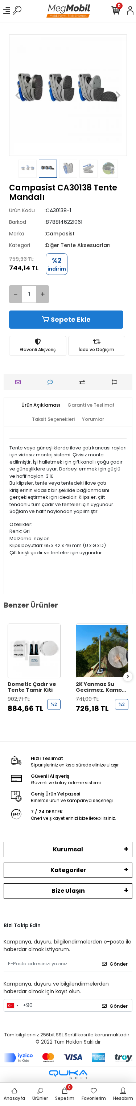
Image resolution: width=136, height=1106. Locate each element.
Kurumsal (68, 849)
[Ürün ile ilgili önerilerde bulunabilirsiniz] (116, 382)
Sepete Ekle (71, 319)
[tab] (40, 405)
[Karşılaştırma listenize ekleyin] (84, 382)
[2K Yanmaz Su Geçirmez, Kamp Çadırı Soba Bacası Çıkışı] (102, 651)
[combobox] (12, 1005)
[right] (128, 676)
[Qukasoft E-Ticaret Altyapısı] (68, 1074)
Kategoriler (68, 870)
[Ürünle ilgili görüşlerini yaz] (52, 382)
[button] (18, 95)
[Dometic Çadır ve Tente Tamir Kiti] (34, 651)
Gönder (119, 964)
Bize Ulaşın (68, 891)
